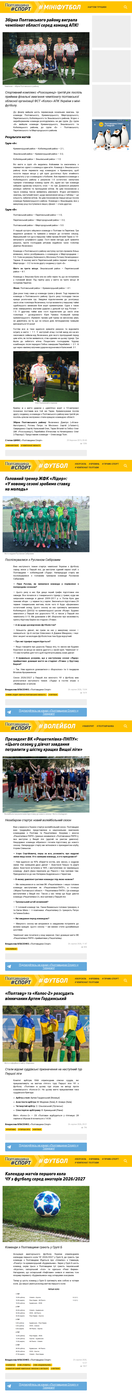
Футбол (56, 465)
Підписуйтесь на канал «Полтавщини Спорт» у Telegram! (48, 712)
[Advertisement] (111, 32)
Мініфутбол (62, 7)
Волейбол (59, 726)
